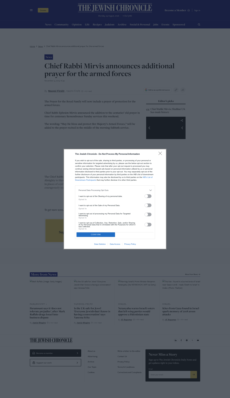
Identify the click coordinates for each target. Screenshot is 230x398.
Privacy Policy (130, 244)
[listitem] (115, 190)
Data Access (115, 244)
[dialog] (115, 199)
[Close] (161, 154)
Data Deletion (100, 244)
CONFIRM (96, 235)
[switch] (148, 196)
